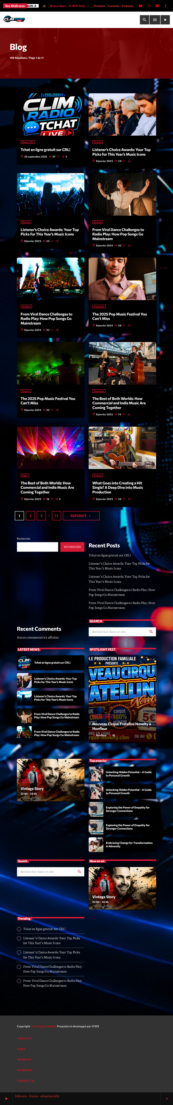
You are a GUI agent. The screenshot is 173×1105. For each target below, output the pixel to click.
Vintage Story (32, 788)
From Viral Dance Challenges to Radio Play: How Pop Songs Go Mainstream (118, 234)
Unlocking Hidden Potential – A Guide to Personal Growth (128, 773)
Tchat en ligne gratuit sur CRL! (45, 149)
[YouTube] (140, 5)
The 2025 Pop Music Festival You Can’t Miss (119, 316)
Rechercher (23, 538)
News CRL (28, 142)
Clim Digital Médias (43, 1026)
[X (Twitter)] (148, 5)
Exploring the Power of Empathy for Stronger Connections (128, 809)
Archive (26, 306)
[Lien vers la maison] (14, 19)
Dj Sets (26, 781)
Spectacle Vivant (103, 716)
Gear (25, 475)
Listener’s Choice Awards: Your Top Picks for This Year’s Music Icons (121, 151)
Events (98, 142)
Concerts (99, 306)
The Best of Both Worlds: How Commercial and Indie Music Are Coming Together (119, 403)
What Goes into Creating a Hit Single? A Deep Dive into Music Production (117, 487)
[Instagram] (157, 5)
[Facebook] (165, 5)
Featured (99, 391)
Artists (98, 222)
